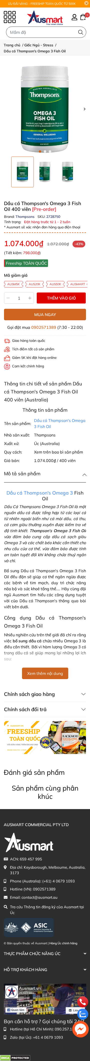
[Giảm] (8, 298)
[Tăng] (30, 298)
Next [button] (84, 108)
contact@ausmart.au (40, 897)
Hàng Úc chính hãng (63, 943)
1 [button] (40, 151)
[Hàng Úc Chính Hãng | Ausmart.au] (45, 17)
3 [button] (50, 151)
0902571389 (43, 327)
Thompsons (26, 216)
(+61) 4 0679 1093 (58, 881)
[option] (22, 172)
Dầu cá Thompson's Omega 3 (39, 493)
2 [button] (45, 151)
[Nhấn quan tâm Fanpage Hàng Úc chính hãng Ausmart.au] (45, 998)
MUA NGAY (45, 314)
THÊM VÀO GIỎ (61, 297)
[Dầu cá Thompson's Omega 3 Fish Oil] (45, 109)
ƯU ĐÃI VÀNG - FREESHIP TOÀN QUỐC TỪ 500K (42, 4)
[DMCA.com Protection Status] (15, 1057)
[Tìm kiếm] (81, 32)
